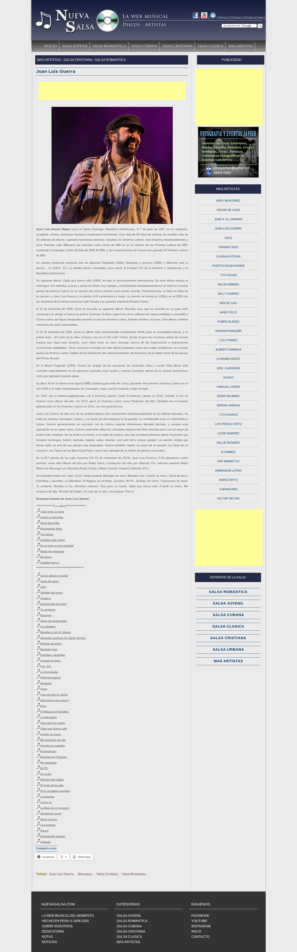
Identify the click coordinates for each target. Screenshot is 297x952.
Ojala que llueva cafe (53, 728)
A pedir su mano (50, 734)
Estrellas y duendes (52, 655)
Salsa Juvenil (75, 46)
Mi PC (44, 768)
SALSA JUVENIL (129, 915)
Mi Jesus (46, 557)
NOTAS (47, 936)
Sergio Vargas (228, 405)
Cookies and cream (52, 540)
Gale (228, 237)
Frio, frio (45, 666)
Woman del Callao (52, 779)
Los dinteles (48, 626)
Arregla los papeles (52, 745)
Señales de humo (51, 592)
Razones (46, 615)
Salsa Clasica (210, 46)
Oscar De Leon (228, 209)
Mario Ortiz (228, 479)
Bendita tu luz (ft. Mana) (55, 632)
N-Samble (228, 452)
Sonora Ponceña (228, 331)
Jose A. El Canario (228, 219)
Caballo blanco (49, 562)
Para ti (44, 830)
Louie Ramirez (228, 433)
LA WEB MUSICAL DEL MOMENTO (68, 915)
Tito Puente (228, 414)
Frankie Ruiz (228, 247)
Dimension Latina (228, 470)
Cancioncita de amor (53, 604)
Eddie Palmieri (228, 396)
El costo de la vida (51, 785)
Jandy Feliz (228, 312)
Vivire (43, 689)
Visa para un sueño (52, 723)
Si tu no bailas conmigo (55, 791)
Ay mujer (46, 774)
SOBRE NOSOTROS (57, 926)
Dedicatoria (254, 17)
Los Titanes (228, 340)
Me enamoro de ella (53, 740)
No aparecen (48, 762)
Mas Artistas (240, 46)
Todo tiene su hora (52, 511)
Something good (50, 813)
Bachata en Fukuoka (53, 757)
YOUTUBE (199, 921)
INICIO (196, 931)
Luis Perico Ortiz (228, 424)
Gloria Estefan (228, 256)
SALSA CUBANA (129, 926)
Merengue (85, 874)
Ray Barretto (228, 461)
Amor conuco (48, 819)
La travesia (47, 796)
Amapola (46, 683)
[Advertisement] (112, 91)
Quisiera (45, 598)
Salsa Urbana (228, 284)
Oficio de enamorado (53, 621)
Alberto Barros (228, 349)
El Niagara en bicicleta (54, 711)
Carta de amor (49, 581)
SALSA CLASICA (129, 936)
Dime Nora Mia (49, 523)
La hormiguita (49, 672)
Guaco (228, 377)
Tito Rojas (228, 275)
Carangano (228, 489)
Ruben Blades (228, 321)
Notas (223, 17)
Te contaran (47, 609)
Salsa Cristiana (177, 46)
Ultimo (236, 17)
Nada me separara (52, 551)
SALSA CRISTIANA (131, 931)
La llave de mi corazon (54, 808)
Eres (43, 706)
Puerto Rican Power (228, 265)
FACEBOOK (200, 915)
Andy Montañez (228, 200)
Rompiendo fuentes (52, 836)
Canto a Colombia (51, 517)
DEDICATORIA (53, 931)
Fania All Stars (228, 386)
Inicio (50, 46)
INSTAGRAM (201, 926)
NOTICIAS (49, 942)
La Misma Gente (228, 358)
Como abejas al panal (54, 575)
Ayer (43, 587)
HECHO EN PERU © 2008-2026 (65, 921)
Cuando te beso (50, 660)
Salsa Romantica (109, 46)
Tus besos (46, 534)
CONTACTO (200, 936)
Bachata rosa (48, 649)
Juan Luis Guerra (61, 874)
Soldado (45, 842)
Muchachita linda (51, 528)
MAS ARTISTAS (128, 942)
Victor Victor (228, 498)
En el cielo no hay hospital (57, 545)
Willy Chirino (228, 293)
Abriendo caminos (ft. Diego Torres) (63, 638)
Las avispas (47, 825)
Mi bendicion (48, 751)
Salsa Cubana (144, 46)
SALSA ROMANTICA (132, 921)
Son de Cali (228, 303)
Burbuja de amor (51, 643)
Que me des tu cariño (54, 694)
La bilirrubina (48, 717)
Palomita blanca (50, 677)
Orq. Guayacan (228, 368)
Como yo (46, 802)
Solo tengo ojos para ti (54, 700)
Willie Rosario (228, 442)
